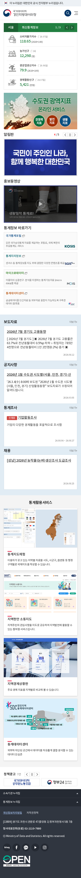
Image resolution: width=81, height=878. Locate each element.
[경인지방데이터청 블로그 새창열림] (7, 847)
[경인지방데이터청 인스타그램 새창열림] (45, 847)
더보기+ (73, 322)
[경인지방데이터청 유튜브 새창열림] (35, 847)
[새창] (40, 111)
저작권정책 (32, 812)
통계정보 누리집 (10, 801)
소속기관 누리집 (10, 793)
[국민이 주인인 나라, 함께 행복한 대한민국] (40, 157)
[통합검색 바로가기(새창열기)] (67, 13)
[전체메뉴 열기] (74, 13)
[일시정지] (70, 135)
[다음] (72, 27)
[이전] (67, 27)
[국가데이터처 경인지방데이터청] (19, 13)
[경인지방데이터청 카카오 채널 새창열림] (26, 847)
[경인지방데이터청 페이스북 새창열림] (16, 847)
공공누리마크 (16, 861)
